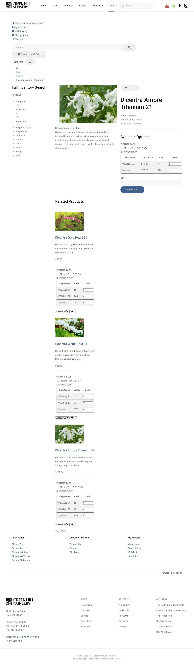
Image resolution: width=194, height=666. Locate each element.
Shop (111, 5)
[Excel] (173, 5)
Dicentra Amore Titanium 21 (30, 80)
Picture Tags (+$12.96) (135, 148)
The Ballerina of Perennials (170, 605)
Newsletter (133, 556)
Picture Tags (18, 544)
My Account (134, 544)
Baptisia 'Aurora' (164, 621)
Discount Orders (20, 552)
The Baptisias (163, 626)
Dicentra (132, 115)
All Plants (21, 109)
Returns (74, 548)
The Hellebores (164, 616)
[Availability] (167, 5)
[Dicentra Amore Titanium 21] (88, 104)
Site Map (74, 552)
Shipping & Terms (21, 556)
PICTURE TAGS (128, 144)
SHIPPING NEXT (128, 152)
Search (19, 76)
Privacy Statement (21, 560)
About (55, 5)
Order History (134, 548)
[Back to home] (19, 5)
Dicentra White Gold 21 (71, 344)
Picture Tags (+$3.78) (70, 274)
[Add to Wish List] (125, 88)
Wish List (132, 552)
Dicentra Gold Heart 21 (71, 237)
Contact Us (75, 544)
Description (61, 128)
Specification (73, 128)
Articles (82, 5)
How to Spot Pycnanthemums (171, 610)
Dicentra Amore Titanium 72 (74, 450)
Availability (97, 5)
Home (43, 5)
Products (68, 5)
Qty (122, 178)
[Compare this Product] (135, 88)
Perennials (21, 121)
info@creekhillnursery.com (25, 637)
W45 (63, 531)
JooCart (178, 573)
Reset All (16, 95)
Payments (17, 548)
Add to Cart (132, 189)
